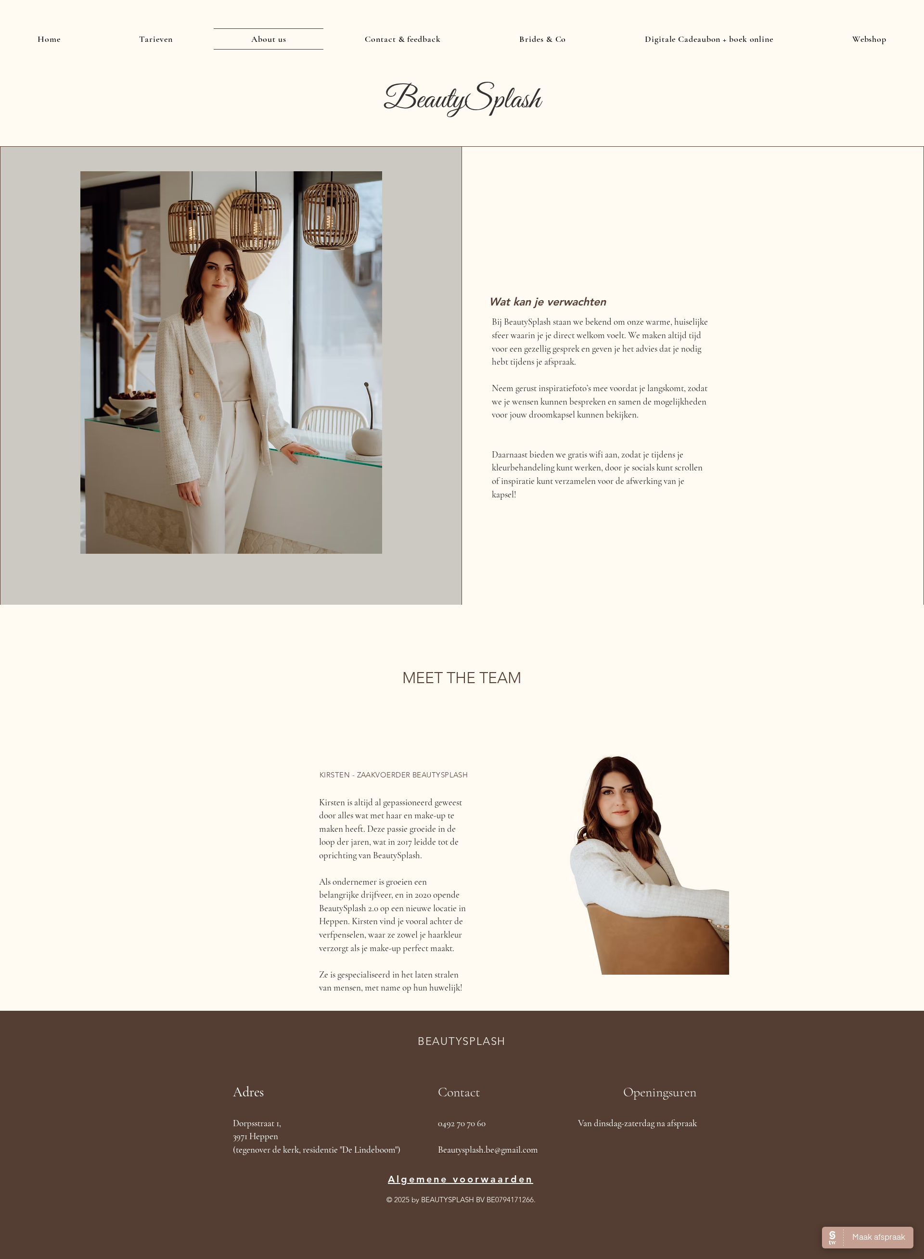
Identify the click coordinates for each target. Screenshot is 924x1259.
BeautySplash (462, 100)
